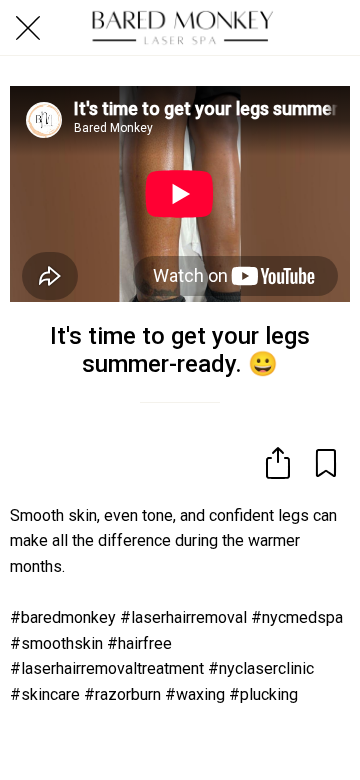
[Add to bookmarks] (326, 463)
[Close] (28, 28)
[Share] (278, 463)
